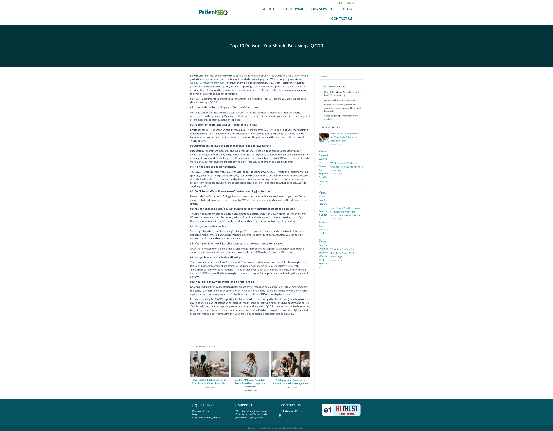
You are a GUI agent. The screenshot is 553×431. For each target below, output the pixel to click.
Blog (194, 414)
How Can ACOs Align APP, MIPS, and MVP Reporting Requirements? (344, 137)
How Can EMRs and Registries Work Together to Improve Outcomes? (250, 383)
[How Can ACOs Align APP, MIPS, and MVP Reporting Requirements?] (324, 138)
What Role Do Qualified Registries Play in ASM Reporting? (342, 253)
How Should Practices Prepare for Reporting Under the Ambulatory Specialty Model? (346, 212)
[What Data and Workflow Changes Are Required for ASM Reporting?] (324, 168)
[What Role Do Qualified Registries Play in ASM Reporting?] (324, 254)
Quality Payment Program (204, 82)
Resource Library (200, 411)
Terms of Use (300, 428)
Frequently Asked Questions (206, 417)
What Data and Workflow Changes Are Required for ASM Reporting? (346, 166)
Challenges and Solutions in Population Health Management (290, 382)
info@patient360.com (292, 411)
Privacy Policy (288, 428)
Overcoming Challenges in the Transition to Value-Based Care (209, 381)
